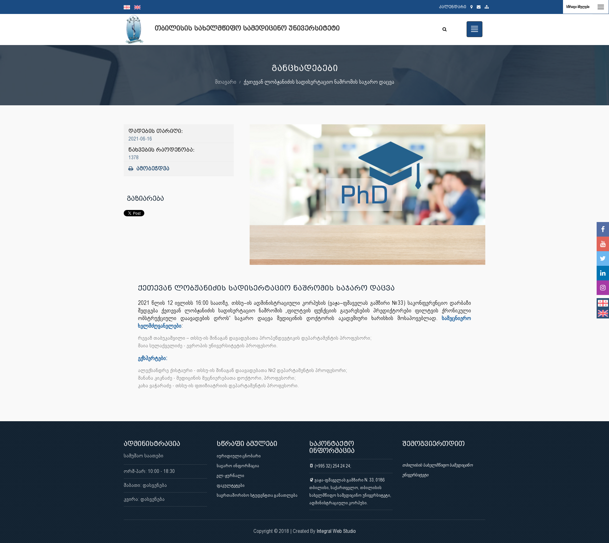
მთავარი (225, 81)
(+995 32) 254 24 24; (332, 465)
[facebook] (603, 229)
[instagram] (603, 287)
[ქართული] (129, 7)
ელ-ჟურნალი (230, 475)
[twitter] (603, 258)
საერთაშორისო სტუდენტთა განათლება (257, 495)
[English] (139, 7)
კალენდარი (452, 6)
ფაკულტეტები (231, 485)
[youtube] (603, 244)
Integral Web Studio (336, 531)
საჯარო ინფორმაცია (238, 465)
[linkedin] (603, 273)
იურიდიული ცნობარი (239, 455)
